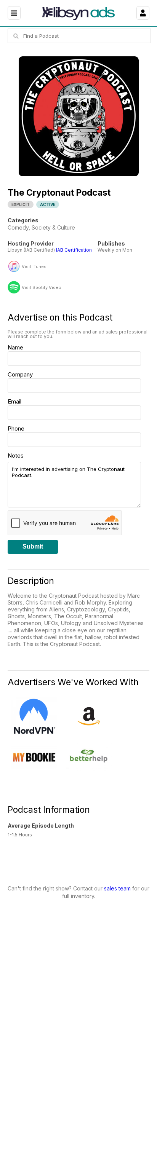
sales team (117, 888)
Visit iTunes (34, 267)
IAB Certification (74, 250)
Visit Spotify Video (41, 288)
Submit (32, 546)
